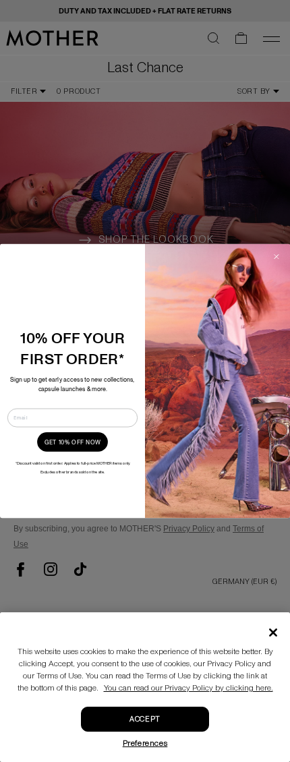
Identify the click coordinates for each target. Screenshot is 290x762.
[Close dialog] (276, 257)
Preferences (145, 743)
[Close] (273, 632)
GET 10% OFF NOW (73, 442)
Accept (144, 719)
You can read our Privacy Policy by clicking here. (188, 688)
